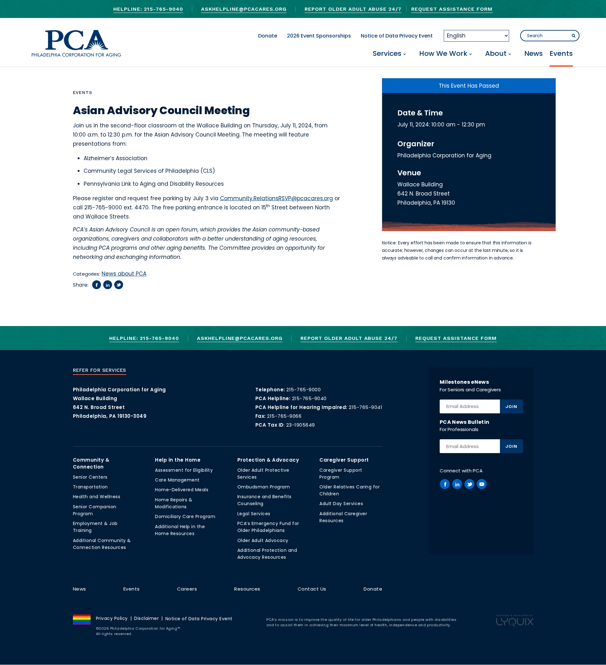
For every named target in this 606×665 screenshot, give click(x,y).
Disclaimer (146, 618)
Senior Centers (90, 477)
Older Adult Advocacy (262, 540)
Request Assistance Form (451, 9)
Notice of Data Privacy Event (397, 35)
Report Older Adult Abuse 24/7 (353, 9)
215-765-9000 (303, 389)
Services (387, 54)
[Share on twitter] (118, 284)
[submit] (573, 36)
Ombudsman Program (263, 487)
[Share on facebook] (96, 284)
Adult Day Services (341, 503)
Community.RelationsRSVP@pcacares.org (276, 198)
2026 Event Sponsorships (319, 35)
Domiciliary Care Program (185, 516)
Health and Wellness (97, 496)
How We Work (443, 54)
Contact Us (312, 589)
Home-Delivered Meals (181, 490)
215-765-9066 (284, 416)
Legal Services (253, 513)
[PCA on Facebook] (445, 484)
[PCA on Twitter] (469, 484)
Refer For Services (99, 370)
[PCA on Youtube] (482, 484)
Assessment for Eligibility (184, 470)
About (496, 54)
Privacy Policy (112, 618)
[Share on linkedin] (107, 284)
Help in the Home (177, 460)
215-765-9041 (365, 407)
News (533, 54)
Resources (247, 589)
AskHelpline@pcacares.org (244, 9)
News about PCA (124, 273)
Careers (187, 589)
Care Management (177, 480)
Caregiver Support (344, 460)
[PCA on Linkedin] (457, 484)
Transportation (90, 487)
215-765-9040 (309, 398)
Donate (267, 35)
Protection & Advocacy (268, 460)
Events (561, 54)
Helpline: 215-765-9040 (148, 9)
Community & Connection (91, 463)
